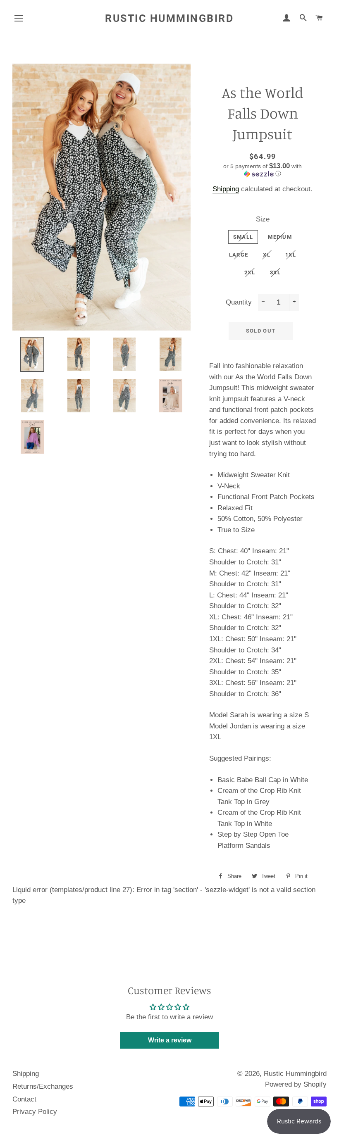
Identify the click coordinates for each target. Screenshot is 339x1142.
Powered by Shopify (296, 1084)
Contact (24, 1099)
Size (263, 219)
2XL (249, 272)
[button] (262, 170)
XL (266, 255)
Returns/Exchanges (42, 1086)
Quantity (239, 302)
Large (238, 255)
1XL (290, 255)
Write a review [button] (169, 1040)
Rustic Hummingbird (169, 18)
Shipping (225, 189)
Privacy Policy (34, 1112)
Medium (280, 237)
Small (243, 237)
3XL (275, 272)
